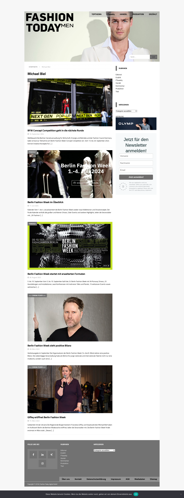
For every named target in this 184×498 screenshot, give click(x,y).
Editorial (119, 74)
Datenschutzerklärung (96, 479)
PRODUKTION (138, 14)
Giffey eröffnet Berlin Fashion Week (47, 417)
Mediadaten (140, 479)
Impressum (116, 479)
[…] (51, 143)
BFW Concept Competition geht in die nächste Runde (56, 130)
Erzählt (118, 77)
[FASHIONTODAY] (92, 60)
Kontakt (78, 479)
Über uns (66, 479)
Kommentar (120, 86)
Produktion (120, 88)
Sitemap (153, 479)
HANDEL (123, 14)
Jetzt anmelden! (136, 177)
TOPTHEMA (97, 14)
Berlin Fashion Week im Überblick (45, 202)
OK (136, 494)
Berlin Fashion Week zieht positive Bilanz (49, 345)
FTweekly (111, 14)
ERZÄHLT (153, 14)
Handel (118, 83)
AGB (128, 479)
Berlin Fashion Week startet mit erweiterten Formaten (56, 274)
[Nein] (181, 494)
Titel (117, 91)
